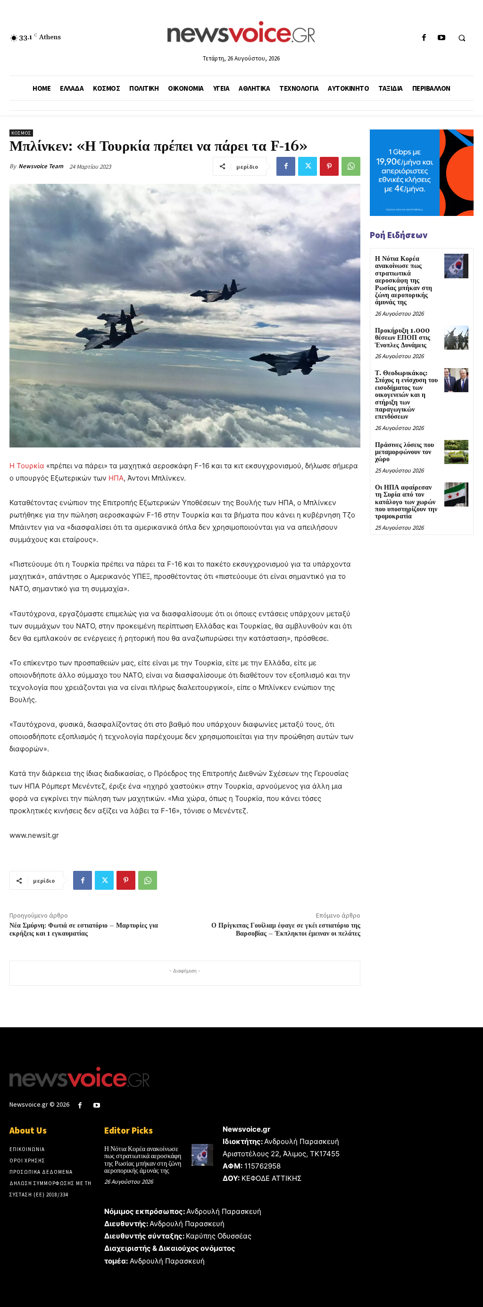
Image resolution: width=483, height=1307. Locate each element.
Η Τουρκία (26, 465)
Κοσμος (21, 133)
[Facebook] (423, 38)
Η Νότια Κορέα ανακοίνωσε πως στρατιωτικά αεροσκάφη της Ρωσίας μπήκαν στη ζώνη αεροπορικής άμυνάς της (403, 281)
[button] (462, 38)
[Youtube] (441, 38)
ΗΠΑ (116, 477)
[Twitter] (307, 166)
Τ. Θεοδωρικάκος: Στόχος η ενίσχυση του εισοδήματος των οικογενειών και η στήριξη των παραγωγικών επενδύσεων (406, 395)
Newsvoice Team (40, 166)
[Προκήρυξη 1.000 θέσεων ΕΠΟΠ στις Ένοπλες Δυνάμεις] (456, 338)
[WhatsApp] (350, 166)
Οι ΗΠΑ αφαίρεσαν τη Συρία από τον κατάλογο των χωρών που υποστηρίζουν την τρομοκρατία (406, 502)
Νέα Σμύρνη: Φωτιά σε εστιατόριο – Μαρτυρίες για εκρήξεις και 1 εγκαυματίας (83, 929)
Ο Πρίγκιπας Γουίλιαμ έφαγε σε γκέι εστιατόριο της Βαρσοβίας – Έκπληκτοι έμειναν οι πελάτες (285, 929)
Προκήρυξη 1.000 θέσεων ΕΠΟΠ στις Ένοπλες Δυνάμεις (402, 338)
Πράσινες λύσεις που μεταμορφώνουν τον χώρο (404, 452)
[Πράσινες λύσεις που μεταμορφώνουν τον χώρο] (456, 452)
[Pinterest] (329, 166)
